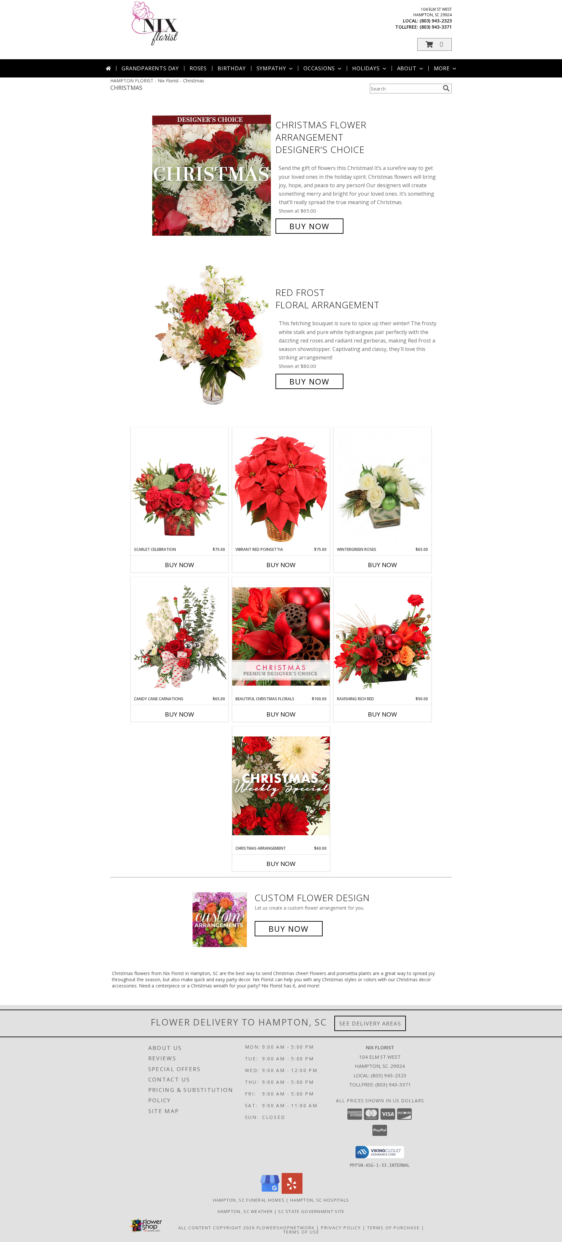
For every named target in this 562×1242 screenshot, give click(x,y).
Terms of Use (301, 1232)
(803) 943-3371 (436, 27)
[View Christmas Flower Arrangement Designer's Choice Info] (212, 176)
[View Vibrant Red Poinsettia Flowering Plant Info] (281, 487)
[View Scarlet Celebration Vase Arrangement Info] (179, 487)
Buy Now (309, 226)
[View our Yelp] (292, 1192)
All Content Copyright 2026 (216, 1228)
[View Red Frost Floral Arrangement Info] (212, 337)
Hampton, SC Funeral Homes (249, 1200)
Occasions (319, 68)
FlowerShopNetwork (286, 1228)
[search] (446, 88)
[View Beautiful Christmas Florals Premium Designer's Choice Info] (281, 636)
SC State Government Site (311, 1211)
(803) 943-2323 (436, 21)
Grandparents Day (150, 68)
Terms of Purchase (393, 1228)
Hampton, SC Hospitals (319, 1200)
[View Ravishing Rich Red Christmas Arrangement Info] (382, 636)
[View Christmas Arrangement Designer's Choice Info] (281, 786)
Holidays (366, 68)
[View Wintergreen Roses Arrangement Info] (382, 487)
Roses (198, 68)
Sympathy (271, 68)
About (407, 68)
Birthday (232, 68)
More (442, 68)
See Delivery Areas (370, 1023)
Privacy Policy (341, 1228)
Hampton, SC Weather (245, 1211)
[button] (434, 44)
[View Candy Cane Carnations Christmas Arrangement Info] (179, 636)
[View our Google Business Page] (270, 1192)
